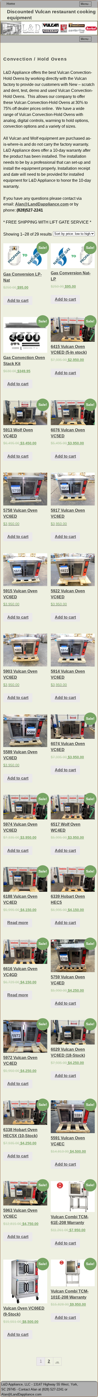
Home (11, 4)
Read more (17, 923)
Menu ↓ (86, 4)
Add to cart (17, 300)
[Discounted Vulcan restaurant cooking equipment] (49, 28)
